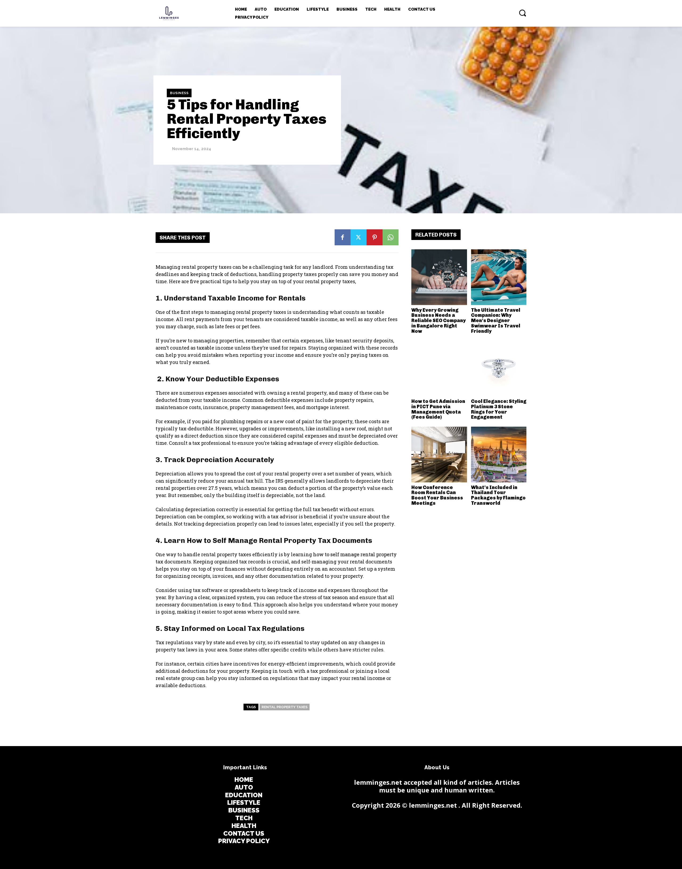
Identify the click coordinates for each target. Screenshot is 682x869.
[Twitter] (359, 237)
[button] (522, 13)
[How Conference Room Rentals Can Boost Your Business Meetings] (439, 454)
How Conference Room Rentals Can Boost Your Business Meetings (437, 495)
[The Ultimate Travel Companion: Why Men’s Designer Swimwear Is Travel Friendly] (499, 277)
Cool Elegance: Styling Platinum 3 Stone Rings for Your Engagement (498, 409)
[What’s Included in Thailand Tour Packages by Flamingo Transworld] (499, 454)
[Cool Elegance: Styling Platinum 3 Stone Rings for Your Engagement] (499, 368)
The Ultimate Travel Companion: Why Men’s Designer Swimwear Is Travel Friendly (495, 320)
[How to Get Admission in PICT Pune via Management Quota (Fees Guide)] (439, 368)
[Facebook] (343, 237)
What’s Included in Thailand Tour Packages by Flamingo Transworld (498, 495)
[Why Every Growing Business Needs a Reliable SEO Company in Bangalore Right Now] (439, 277)
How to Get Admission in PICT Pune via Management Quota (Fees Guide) (438, 409)
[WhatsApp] (391, 237)
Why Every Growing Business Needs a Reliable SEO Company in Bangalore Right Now (438, 320)
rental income (368, 678)
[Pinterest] (375, 237)
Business (179, 93)
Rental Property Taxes (284, 707)
